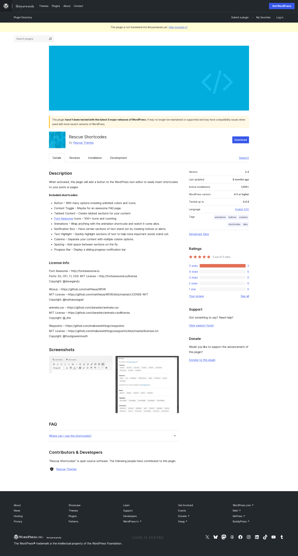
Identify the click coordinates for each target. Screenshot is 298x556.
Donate (184, 516)
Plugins (73, 516)
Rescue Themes (83, 142)
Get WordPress (281, 5)
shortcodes (234, 224)
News (17, 510)
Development (118, 158)
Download (241, 139)
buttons (232, 217)
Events (182, 510)
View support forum (201, 325)
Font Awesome (63, 218)
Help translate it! (178, 27)
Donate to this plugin (202, 360)
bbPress (239, 516)
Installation (95, 158)
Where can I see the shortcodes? (70, 436)
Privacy (18, 521)
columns (243, 217)
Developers (130, 516)
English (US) (242, 209)
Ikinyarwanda (54, 537)
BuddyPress (241, 521)
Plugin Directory (23, 17)
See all (245, 296)
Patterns (73, 521)
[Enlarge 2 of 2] (174, 360)
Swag (182, 521)
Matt (237, 510)
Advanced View (199, 234)
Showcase (75, 505)
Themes (73, 510)
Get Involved (185, 505)
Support (244, 158)
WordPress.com (243, 505)
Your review (196, 296)
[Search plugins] (50, 38)
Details (57, 158)
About (17, 505)
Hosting (18, 516)
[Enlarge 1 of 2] (108, 360)
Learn (126, 505)
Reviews (74, 158)
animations (220, 217)
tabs (245, 224)
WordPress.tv (132, 521)
